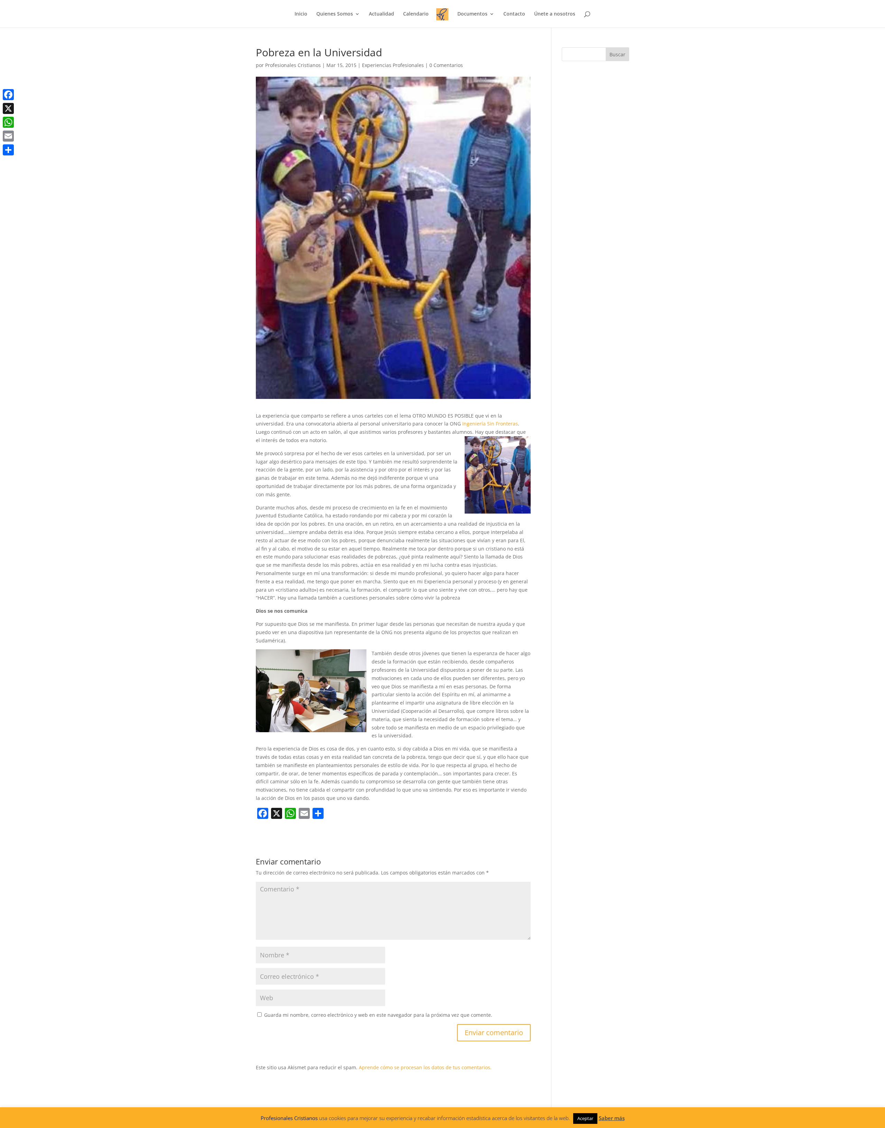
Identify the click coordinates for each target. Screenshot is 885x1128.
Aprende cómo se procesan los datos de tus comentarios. (425, 1067)
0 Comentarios (446, 65)
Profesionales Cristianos (293, 65)
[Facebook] (8, 95)
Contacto (514, 14)
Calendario (416, 14)
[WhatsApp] (8, 122)
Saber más (612, 1118)
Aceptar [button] (585, 1118)
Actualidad (381, 14)
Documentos (472, 14)
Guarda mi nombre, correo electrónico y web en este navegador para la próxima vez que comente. (378, 1015)
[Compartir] (8, 150)
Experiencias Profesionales (393, 65)
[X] (8, 108)
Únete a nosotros (554, 14)
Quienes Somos (334, 14)
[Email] (8, 136)
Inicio (301, 14)
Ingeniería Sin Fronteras (490, 423)
